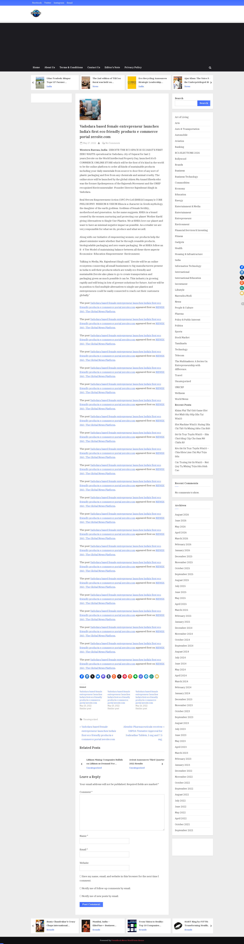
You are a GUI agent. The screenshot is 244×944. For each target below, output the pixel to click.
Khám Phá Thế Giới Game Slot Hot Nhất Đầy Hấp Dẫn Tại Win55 (191, 414)
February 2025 (183, 615)
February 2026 (183, 544)
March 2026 (181, 538)
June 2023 (180, 735)
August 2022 (182, 794)
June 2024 (180, 663)
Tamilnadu (181, 343)
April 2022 (181, 818)
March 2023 (181, 752)
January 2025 (182, 621)
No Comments (112, 143)
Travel (178, 375)
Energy (179, 200)
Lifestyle (179, 289)
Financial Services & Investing (191, 230)
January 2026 (182, 550)
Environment (182, 224)
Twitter (47, 2)
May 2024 (180, 669)
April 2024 (181, 675)
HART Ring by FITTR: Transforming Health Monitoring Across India (152, 923)
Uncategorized (90, 719)
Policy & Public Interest (187, 319)
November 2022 (184, 776)
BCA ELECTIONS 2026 (187, 152)
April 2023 (181, 746)
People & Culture (184, 307)
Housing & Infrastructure (189, 254)
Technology (181, 349)
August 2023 (182, 723)
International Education (188, 277)
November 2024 (184, 633)
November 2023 (184, 705)
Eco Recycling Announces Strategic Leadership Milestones (107, 80)
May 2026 (180, 526)
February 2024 (183, 687)
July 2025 (180, 586)
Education (180, 194)
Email (70, 2)
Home (36, 67)
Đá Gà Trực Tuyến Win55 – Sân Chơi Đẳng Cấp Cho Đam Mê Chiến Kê (192, 438)
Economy (180, 188)
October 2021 (182, 824)
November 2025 (184, 562)
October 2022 (182, 782)
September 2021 (184, 830)
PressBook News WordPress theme (127, 940)
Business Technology (186, 176)
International (182, 271)
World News (181, 398)
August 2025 (182, 580)
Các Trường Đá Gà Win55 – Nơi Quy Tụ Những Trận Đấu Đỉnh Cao (192, 466)
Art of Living (182, 117)
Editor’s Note (112, 67)
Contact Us (93, 67)
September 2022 (184, 788)
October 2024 (182, 639)
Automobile (181, 134)
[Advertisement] (122, 42)
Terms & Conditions (71, 67)
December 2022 (183, 770)
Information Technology (188, 265)
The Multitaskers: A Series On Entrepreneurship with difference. (191, 365)
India (95, 86)
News (50, 86)
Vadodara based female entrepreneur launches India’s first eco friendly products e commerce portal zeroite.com (91, 697)
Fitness (179, 236)
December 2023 (183, 699)
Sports (178, 331)
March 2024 (181, 681)
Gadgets (179, 242)
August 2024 (182, 651)
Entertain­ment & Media (187, 206)
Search (179, 98)
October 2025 (182, 568)
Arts (177, 122)
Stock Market (182, 337)
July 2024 (180, 657)
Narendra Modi (183, 295)
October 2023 (182, 711)
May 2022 (180, 812)
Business (180, 170)
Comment (86, 792)
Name (84, 835)
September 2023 (184, 717)
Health (178, 248)
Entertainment (183, 212)
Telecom (179, 355)
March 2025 (181, 609)
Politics (179, 325)
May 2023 (180, 740)
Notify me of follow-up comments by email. (106, 888)
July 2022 (180, 800)
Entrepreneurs (183, 218)
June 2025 (180, 592)
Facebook (37, 2)
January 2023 (182, 764)
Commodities (182, 182)
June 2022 (180, 806)
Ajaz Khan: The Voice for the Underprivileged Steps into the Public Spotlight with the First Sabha (153, 80)
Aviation (179, 140)
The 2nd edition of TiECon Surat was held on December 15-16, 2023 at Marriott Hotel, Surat (61, 80)
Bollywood (180, 158)
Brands (179, 164)
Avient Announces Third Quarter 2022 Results (145, 761)
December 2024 (183, 627)
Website (84, 862)
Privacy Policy (133, 67)
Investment (181, 283)
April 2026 (181, 532)
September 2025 (184, 574)
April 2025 (181, 603)
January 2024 (182, 693)
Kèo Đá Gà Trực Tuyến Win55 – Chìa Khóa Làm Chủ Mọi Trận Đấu (192, 452)
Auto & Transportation (187, 128)
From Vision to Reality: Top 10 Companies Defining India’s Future (106, 923)
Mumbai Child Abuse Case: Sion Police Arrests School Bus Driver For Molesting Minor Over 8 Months (199, 80)
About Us (49, 67)
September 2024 (184, 645)
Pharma (179, 313)
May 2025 (180, 598)
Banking (179, 146)
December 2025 (183, 556)
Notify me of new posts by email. (100, 896)
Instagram (59, 2)
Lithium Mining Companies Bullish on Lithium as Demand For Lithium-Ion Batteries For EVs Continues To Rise (103, 761)
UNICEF (179, 387)
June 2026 (180, 520)
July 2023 (180, 728)
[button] (82, 676)
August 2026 (182, 514)
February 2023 (183, 758)
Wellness (180, 393)
